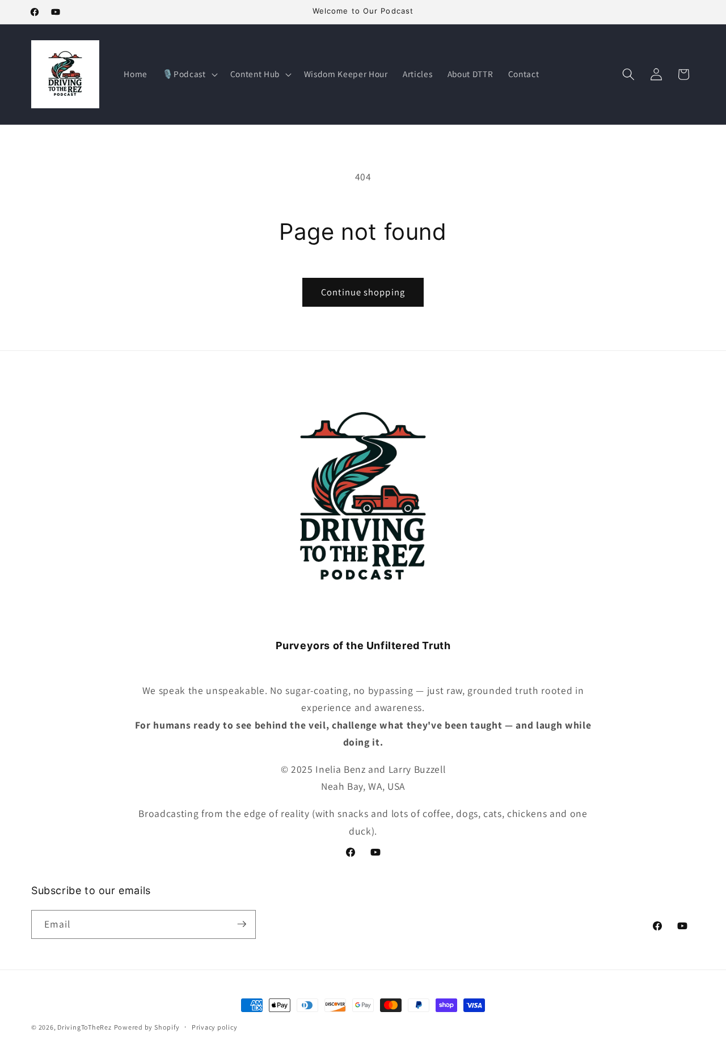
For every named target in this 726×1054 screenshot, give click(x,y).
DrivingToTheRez (84, 1027)
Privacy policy (215, 1027)
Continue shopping (363, 292)
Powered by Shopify (147, 1027)
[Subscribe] (241, 924)
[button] (188, 74)
